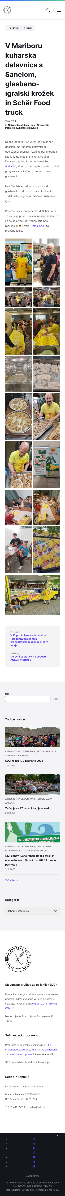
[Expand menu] (59, 10)
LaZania (10, 166)
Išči (7, 693)
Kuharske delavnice (27, 127)
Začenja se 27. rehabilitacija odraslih (28, 808)
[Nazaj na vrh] (57, 1136)
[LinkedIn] (34, 1162)
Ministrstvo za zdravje (17, 1049)
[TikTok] (34, 1166)
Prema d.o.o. (37, 225)
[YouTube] (34, 1157)
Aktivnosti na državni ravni (20, 799)
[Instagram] (34, 1152)
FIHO (49, 1044)
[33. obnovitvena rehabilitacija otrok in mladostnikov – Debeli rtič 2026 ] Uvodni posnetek (31, 860)
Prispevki (27, 28)
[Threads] (34, 1143)
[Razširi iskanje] (48, 10)
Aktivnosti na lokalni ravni (21, 125)
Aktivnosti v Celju (47, 751)
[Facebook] (34, 1148)
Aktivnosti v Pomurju (17, 755)
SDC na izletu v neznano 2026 (24, 760)
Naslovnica (14, 28)
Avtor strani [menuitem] (32, 1175)
